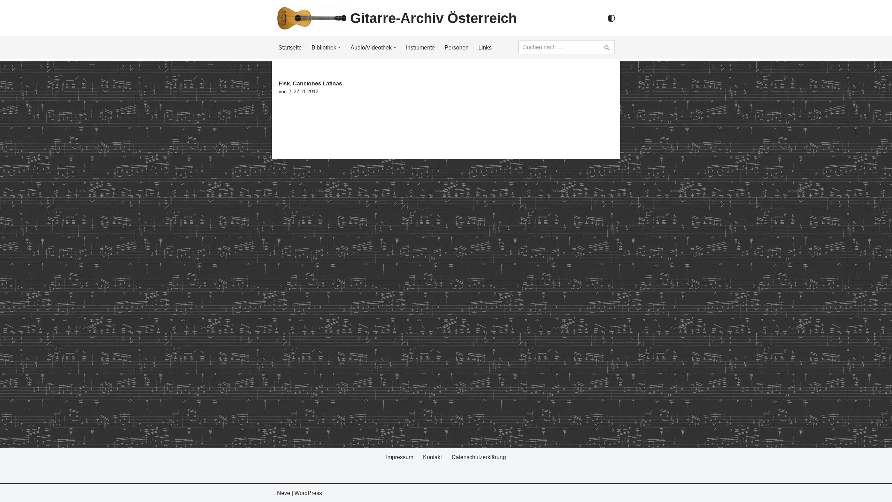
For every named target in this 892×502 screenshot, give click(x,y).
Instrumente (420, 48)
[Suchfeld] (607, 47)
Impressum (399, 457)
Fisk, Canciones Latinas (310, 83)
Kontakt (432, 457)
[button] (339, 47)
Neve (283, 493)
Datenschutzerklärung (479, 457)
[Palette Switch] (611, 18)
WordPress (308, 493)
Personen (457, 48)
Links (485, 48)
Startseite (290, 48)
